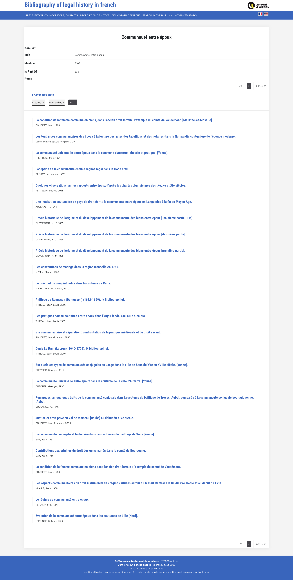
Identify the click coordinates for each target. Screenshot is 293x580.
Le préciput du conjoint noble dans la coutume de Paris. (73, 283)
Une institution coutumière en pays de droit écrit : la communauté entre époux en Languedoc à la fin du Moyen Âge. (114, 202)
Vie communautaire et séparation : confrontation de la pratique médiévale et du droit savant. (98, 332)
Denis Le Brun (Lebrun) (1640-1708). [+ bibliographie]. (72, 348)
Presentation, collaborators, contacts (52, 15)
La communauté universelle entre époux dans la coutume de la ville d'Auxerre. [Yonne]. (94, 381)
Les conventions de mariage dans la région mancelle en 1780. (77, 267)
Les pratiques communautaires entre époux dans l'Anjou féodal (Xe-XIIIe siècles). (91, 316)
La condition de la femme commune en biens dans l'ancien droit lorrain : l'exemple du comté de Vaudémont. (108, 467)
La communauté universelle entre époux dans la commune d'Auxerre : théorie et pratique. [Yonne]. (102, 153)
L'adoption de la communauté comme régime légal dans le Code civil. (82, 169)
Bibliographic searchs (126, 15)
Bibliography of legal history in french (70, 4)
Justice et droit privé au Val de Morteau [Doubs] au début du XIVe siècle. (85, 418)
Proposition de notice (94, 15)
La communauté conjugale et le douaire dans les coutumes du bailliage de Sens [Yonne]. (95, 434)
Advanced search (186, 15)
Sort (73, 102)
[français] (260, 14)
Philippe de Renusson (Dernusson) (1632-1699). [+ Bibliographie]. (80, 300)
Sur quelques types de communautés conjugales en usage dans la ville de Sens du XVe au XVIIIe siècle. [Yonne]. (112, 365)
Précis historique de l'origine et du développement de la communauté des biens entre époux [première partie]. (110, 251)
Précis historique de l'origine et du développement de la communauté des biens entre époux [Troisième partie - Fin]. (114, 218)
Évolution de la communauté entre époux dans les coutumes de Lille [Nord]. (87, 516)
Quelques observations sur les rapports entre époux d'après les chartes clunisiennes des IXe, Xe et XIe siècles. (111, 185)
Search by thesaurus (156, 15)
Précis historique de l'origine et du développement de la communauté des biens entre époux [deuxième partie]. (111, 234)
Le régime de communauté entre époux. (62, 499)
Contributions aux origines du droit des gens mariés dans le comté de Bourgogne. (91, 451)
